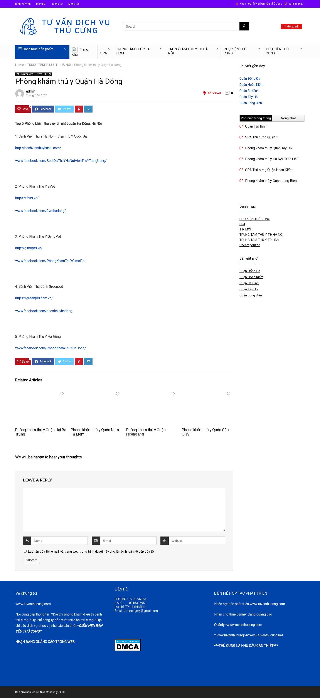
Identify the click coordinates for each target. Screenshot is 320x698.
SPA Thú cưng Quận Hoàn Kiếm (268, 170)
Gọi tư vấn (293, 26)
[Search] (244, 26)
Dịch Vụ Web (22, 3)
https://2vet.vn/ (27, 198)
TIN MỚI (245, 229)
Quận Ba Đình (249, 91)
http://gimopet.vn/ (29, 248)
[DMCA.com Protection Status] (128, 641)
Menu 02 (57, 3)
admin (30, 91)
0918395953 (296, 3)
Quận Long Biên (250, 103)
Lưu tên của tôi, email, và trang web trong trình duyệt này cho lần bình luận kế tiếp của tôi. (91, 551)
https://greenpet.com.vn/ (34, 298)
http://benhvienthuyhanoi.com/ (38, 148)
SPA (103, 53)
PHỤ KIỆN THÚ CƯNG (235, 51)
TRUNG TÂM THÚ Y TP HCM (133, 51)
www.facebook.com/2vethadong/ (40, 211)
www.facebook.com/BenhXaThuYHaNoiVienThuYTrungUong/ (61, 161)
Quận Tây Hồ (248, 97)
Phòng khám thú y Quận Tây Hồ (268, 148)
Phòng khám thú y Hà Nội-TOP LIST (272, 159)
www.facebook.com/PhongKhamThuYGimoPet (50, 261)
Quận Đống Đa (249, 79)
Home (19, 65)
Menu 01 (41, 3)
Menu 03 (73, 3)
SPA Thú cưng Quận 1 (261, 137)
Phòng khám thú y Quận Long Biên (271, 181)
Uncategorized (249, 245)
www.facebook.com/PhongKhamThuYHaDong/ (50, 348)
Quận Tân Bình (255, 126)
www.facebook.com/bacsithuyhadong (43, 311)
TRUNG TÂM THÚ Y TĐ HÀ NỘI (188, 51)
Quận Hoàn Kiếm (251, 85)
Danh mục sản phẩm (38, 49)
